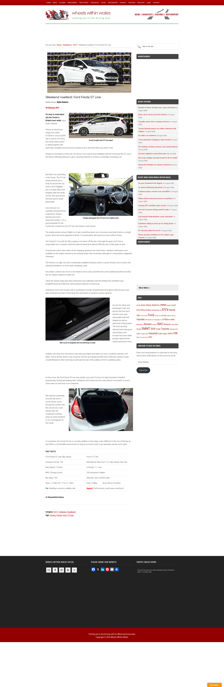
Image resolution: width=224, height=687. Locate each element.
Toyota (165, 328)
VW (175, 333)
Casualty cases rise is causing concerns (153, 122)
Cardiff (173, 305)
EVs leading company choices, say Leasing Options (158, 147)
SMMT (146, 328)
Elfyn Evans (146, 310)
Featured (62, 512)
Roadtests (71, 512)
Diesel (52, 515)
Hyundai (140, 319)
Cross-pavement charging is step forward (154, 140)
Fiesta (59, 515)
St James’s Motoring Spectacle (150, 187)
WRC (150, 337)
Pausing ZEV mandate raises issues (152, 205)
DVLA (138, 310)
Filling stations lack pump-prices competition (155, 198)
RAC (160, 324)
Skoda (138, 329)
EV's (165, 310)
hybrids (173, 315)
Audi (154, 305)
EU (161, 310)
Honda (163, 316)
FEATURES (159, 14)
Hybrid (169, 315)
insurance (157, 320)
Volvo (170, 333)
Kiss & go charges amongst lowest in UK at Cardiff (157, 158)
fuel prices (157, 315)
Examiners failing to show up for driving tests (155, 223)
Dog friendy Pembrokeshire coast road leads (155, 217)
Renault (167, 324)
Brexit (168, 305)
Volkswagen (162, 334)
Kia (166, 319)
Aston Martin (146, 305)
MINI (172, 320)
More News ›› (144, 287)
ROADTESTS (147, 14)
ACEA (138, 305)
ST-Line (70, 515)
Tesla (158, 329)
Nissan (148, 324)
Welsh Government (142, 337)
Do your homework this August (150, 183)
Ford (64, 515)
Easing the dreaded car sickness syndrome (154, 165)
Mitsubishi (139, 324)
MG (169, 320)
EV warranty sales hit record (149, 230)
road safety (174, 324)
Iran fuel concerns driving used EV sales (153, 210)
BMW (163, 305)
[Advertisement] (112, 32)
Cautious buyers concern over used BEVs (154, 191)
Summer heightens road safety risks (152, 154)
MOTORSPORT (172, 14)
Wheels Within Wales (78, 15)
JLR (162, 320)
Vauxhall (153, 333)
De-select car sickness (147, 135)
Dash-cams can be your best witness (152, 115)
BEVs (158, 305)
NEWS (137, 14)
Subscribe (143, 370)
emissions (155, 310)
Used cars (144, 334)
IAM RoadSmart (149, 320)
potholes (154, 324)
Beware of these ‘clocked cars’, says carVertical (156, 107)
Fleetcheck (143, 315)
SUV (153, 328)
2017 (56, 512)
